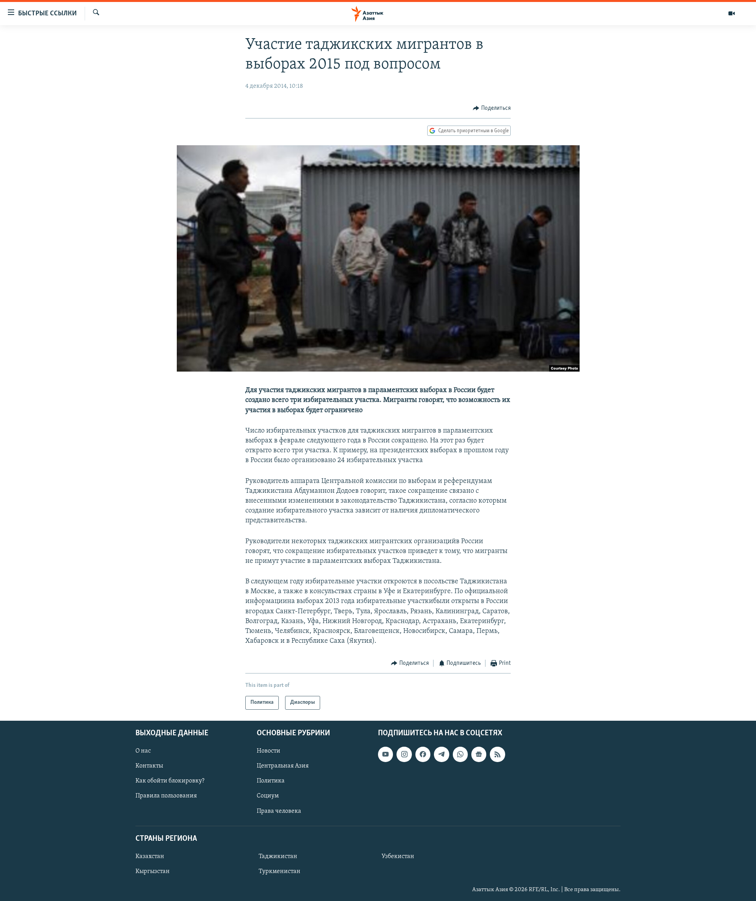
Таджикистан (278, 856)
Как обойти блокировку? (169, 781)
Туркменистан (279, 871)
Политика (271, 781)
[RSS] (497, 754)
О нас (143, 751)
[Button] (492, 108)
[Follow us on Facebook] (422, 754)
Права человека (279, 811)
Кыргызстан (152, 871)
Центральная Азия (283, 766)
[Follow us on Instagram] (404, 754)
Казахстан (149, 856)
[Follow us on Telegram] (441, 754)
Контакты (149, 766)
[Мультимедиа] (731, 13)
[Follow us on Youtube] (385, 754)
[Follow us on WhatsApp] (460, 754)
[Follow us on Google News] (478, 754)
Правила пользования (166, 796)
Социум (268, 796)
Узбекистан (398, 856)
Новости (268, 751)
